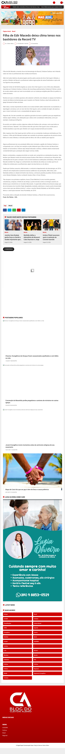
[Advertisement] (13, 303)
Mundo (36, 655)
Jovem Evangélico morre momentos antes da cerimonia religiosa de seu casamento (30, 446)
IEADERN (36, 641)
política (36, 664)
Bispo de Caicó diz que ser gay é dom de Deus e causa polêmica (27, 489)
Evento (36, 632)
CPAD (5, 628)
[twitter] (9, 210)
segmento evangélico (40, 673)
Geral (35, 637)
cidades (36, 618)
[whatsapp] (14, 210)
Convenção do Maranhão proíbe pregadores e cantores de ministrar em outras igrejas (32, 401)
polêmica (6, 659)
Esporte (36, 628)
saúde (5, 673)
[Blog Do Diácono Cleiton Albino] (9, 4)
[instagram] (7, 721)
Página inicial (7, 31)
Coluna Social (37, 623)
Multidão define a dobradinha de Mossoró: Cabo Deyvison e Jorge (32, 237)
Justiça (6, 646)
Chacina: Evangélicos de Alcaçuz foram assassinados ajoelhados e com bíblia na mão (32, 357)
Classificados (7, 623)
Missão (36, 650)
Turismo (6, 678)
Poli (35, 659)
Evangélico (7, 632)
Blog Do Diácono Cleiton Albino (41, 745)
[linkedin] (23, 210)
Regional (36, 668)
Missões (6, 655)
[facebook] (5, 210)
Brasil (13, 31)
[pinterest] (19, 210)
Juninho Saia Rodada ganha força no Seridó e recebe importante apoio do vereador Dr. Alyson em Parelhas (26, 6)
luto (5, 650)
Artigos (6, 614)
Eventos (6, 637)
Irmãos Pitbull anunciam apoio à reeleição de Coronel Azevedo (51, 237)
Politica (6, 664)
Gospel (6, 641)
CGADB (6, 618)
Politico (6, 668)
